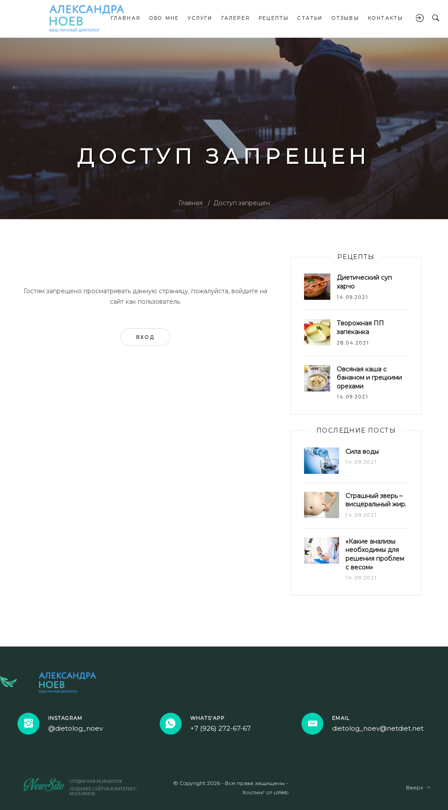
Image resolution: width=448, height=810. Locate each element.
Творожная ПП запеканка (360, 327)
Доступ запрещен (242, 203)
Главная (190, 203)
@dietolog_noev (75, 728)
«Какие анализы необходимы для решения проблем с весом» (375, 554)
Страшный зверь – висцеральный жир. (376, 500)
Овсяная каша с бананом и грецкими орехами (369, 377)
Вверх (416, 787)
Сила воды (362, 451)
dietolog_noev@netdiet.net (378, 728)
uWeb (280, 792)
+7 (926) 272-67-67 (220, 728)
